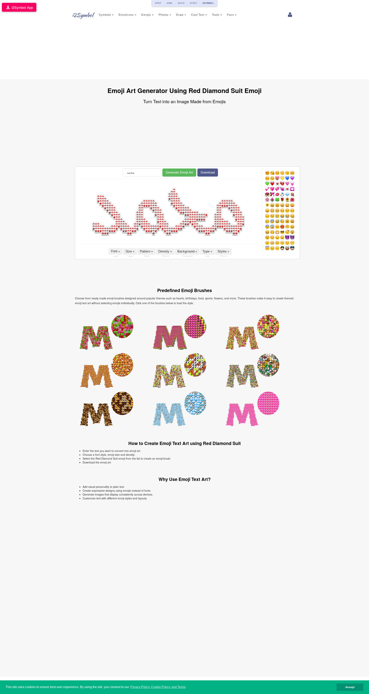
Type (206, 251)
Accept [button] (350, 687)
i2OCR (181, 2)
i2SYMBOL (208, 3)
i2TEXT (193, 2)
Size (129, 251)
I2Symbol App (21, 7)
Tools (216, 14)
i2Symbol (82, 15)
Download (208, 172)
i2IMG (169, 2)
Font (114, 251)
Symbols (105, 14)
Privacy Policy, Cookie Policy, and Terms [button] (158, 687)
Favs (231, 14)
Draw (180, 14)
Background (186, 251)
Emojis (146, 14)
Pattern (145, 251)
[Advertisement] (184, 50)
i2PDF (158, 2)
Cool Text (198, 14)
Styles (223, 251)
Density (164, 251)
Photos (164, 14)
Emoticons (127, 14)
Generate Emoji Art (179, 172)
